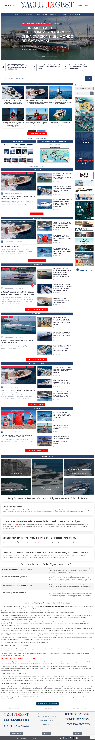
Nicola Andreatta (12, 70)
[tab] (47, 505)
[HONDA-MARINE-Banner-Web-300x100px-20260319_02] (84, 185)
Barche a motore (37, 264)
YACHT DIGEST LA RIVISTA (15, 645)
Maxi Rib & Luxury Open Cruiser (14, 173)
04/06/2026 (57, 354)
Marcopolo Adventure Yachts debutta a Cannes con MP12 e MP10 (61, 300)
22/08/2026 (19, 193)
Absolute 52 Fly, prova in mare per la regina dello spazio (47, 488)
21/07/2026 (57, 327)
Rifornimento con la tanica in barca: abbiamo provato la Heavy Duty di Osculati (62, 237)
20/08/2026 (57, 194)
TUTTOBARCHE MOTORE (78, 481)
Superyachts (62, 14)
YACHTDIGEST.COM (83, 623)
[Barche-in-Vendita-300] (84, 150)
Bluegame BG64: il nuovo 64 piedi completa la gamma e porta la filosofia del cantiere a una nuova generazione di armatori (62, 272)
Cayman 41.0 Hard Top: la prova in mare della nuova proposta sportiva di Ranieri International (62, 224)
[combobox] (44, 78)
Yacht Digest (6, 510)
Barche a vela (36, 313)
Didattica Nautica (21, 479)
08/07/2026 (57, 340)
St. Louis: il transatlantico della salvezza (15, 471)
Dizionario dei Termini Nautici (35, 543)
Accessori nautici (5, 411)
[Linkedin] (63, 738)
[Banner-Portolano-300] (84, 169)
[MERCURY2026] (84, 219)
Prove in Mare (36, 218)
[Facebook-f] (70, 738)
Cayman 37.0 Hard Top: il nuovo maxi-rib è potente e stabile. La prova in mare (48, 66)
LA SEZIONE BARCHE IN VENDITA (19, 683)
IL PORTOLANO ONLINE (13, 673)
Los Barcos (53, 14)
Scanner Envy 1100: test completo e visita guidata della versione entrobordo (80, 66)
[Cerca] (92, 93)
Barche (38, 461)
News (23, 24)
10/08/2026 (57, 229)
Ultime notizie (36, 169)
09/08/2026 (57, 242)
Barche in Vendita (16, 637)
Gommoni (4, 173)
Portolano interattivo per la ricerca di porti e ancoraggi (58, 541)
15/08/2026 (20, 288)
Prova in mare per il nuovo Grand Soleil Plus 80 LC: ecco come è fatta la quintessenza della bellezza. (62, 349)
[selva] (84, 237)
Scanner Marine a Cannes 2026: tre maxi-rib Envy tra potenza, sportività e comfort (62, 370)
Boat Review (19, 14)
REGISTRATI (87, 5)
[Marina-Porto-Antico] (84, 131)
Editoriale (18, 461)
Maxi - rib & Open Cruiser (37, 363)
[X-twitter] (73, 738)
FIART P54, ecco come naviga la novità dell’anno (79, 470)
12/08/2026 (57, 279)
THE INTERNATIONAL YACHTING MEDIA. (46, 716)
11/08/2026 (57, 292)
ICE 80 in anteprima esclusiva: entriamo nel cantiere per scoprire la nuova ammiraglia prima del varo (61, 321)
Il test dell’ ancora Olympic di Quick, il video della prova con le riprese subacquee (62, 415)
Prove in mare (30, 173)
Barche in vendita (18, 141)
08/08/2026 (57, 255)
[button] (94, 11)
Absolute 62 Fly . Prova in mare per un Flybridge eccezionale (79, 488)
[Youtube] (60, 738)
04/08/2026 (57, 431)
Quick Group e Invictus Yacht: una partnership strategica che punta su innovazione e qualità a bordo (61, 440)
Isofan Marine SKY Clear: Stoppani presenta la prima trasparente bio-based (46, 35)
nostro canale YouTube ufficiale (38, 557)
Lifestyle (24, 461)
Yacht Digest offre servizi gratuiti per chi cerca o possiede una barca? (39, 538)
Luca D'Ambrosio (73, 70)
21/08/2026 (57, 181)
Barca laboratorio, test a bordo (17, 411)
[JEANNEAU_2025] (84, 251)
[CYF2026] (84, 115)
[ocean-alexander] (84, 226)
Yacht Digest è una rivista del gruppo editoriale (46, 713)
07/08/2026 (57, 304)
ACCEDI (80, 5)
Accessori (36, 408)
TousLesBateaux (42, 14)
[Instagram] (67, 738)
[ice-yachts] (84, 230)
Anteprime (67, 461)
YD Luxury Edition (74, 14)
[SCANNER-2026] (84, 258)
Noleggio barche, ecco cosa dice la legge (16, 489)
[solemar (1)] (84, 192)
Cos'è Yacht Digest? (13, 506)
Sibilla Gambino (13, 473)
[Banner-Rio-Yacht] (84, 244)
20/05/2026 (57, 446)
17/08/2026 (57, 386)
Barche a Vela (5, 317)
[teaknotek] (84, 199)
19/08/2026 (57, 209)
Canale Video (36, 84)
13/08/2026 (20, 337)
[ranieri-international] (84, 265)
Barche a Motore (6, 268)
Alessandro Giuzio (43, 70)
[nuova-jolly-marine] (84, 178)
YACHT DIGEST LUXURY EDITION (18, 658)
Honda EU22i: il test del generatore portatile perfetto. (61, 427)
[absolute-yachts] (84, 272)
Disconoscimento (14, 708)
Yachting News (30, 14)
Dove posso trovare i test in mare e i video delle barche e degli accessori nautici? (45, 552)
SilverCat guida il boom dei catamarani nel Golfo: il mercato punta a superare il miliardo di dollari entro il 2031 (62, 203)
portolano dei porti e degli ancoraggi (55, 141)
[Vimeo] (77, 738)
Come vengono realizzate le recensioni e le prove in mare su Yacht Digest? (42, 521)
